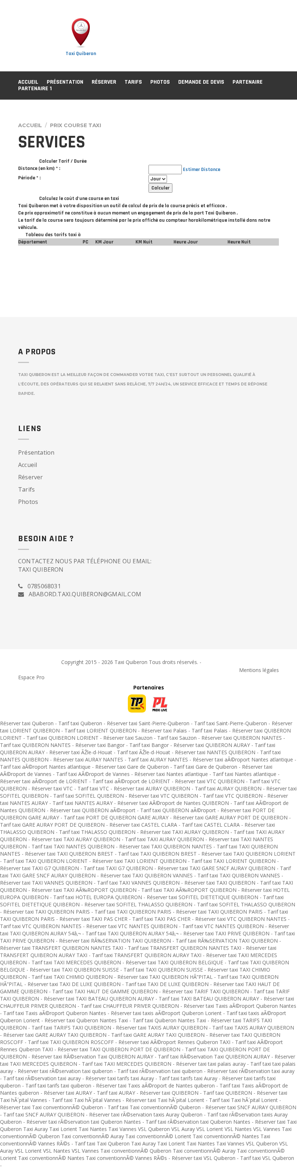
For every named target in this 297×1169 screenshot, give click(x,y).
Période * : (29, 178)
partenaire (248, 82)
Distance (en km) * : (39, 168)
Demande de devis (201, 82)
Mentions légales (259, 670)
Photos (160, 82)
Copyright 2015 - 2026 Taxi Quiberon (105, 662)
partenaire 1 (35, 88)
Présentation (65, 82)
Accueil (28, 82)
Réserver (104, 82)
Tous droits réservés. (173, 662)
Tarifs (133, 82)
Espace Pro (31, 677)
